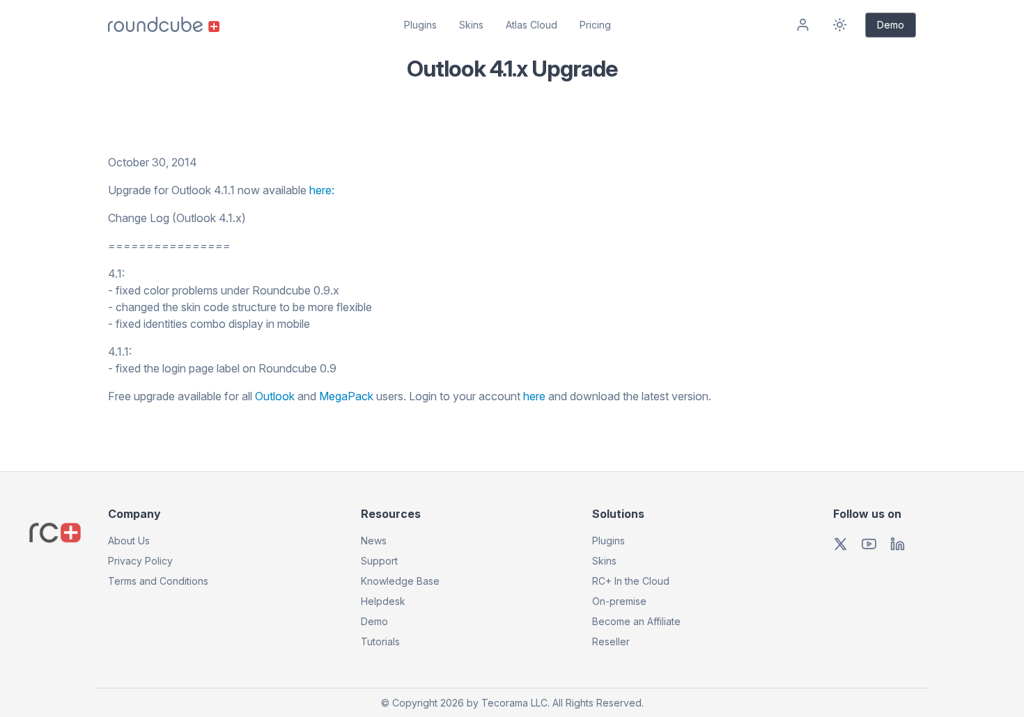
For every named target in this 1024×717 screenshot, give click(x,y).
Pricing (595, 25)
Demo (890, 25)
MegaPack (346, 396)
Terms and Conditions (158, 581)
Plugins (420, 25)
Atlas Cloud (531, 25)
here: (321, 190)
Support (379, 561)
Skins (471, 25)
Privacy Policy (140, 561)
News (374, 540)
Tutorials (380, 641)
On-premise (619, 601)
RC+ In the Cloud (630, 581)
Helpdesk (383, 601)
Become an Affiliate (636, 621)
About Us (129, 540)
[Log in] (802, 25)
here (534, 396)
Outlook (275, 396)
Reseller (611, 641)
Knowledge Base (400, 581)
